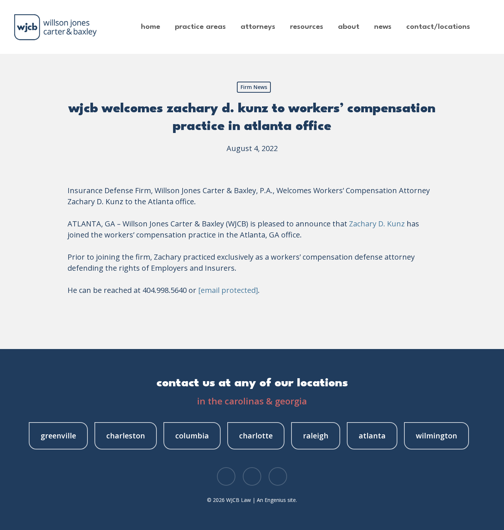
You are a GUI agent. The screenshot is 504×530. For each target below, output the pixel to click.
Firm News (254, 86)
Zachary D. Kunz (377, 224)
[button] (58, 435)
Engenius (275, 499)
